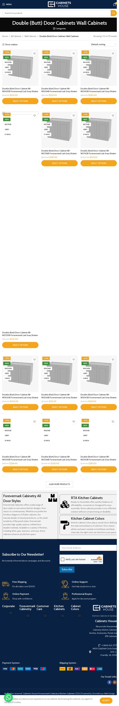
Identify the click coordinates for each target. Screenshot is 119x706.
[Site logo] (59, 4)
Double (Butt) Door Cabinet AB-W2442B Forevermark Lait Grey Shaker (98, 90)
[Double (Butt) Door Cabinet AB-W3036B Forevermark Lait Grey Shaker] (59, 374)
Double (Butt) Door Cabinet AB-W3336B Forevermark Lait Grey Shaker (59, 458)
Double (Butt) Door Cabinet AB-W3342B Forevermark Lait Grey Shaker (98, 458)
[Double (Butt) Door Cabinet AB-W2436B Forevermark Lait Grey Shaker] (59, 67)
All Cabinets (16, 36)
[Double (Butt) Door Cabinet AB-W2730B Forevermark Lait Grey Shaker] (20, 221)
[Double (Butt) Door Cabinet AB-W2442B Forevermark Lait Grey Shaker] (99, 67)
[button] (10, 612)
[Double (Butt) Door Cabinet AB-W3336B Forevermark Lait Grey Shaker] (59, 436)
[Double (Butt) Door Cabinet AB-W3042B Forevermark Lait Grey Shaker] (99, 374)
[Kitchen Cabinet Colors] (65, 525)
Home (5, 36)
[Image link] (24, 668)
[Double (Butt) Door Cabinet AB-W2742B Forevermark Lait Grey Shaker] (99, 130)
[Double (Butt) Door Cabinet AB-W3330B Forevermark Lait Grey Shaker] (20, 436)
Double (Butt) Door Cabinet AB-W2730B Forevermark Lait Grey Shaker (20, 334)
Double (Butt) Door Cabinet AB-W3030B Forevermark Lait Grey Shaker (20, 396)
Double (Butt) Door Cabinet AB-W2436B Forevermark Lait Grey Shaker (59, 90)
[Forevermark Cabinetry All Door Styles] (52, 498)
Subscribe (67, 569)
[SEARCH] (114, 13)
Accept (106, 700)
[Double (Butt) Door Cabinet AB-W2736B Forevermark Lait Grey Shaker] (59, 130)
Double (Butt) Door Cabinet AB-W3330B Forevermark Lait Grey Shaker (20, 458)
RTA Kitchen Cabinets (87, 498)
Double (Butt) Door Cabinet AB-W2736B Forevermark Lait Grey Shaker (59, 152)
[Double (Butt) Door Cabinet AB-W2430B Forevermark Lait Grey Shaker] (20, 67)
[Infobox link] (29, 584)
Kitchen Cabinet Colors (87, 518)
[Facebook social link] (109, 682)
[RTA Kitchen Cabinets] (65, 504)
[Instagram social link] (114, 682)
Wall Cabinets (30, 36)
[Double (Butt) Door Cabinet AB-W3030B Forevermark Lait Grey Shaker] (20, 374)
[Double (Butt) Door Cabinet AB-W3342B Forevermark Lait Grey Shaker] (99, 436)
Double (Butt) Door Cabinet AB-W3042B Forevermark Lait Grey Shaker (99, 396)
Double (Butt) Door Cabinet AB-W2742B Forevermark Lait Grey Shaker (98, 152)
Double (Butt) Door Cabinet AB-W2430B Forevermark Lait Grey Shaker (20, 90)
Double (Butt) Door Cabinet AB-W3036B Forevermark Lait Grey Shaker (59, 396)
